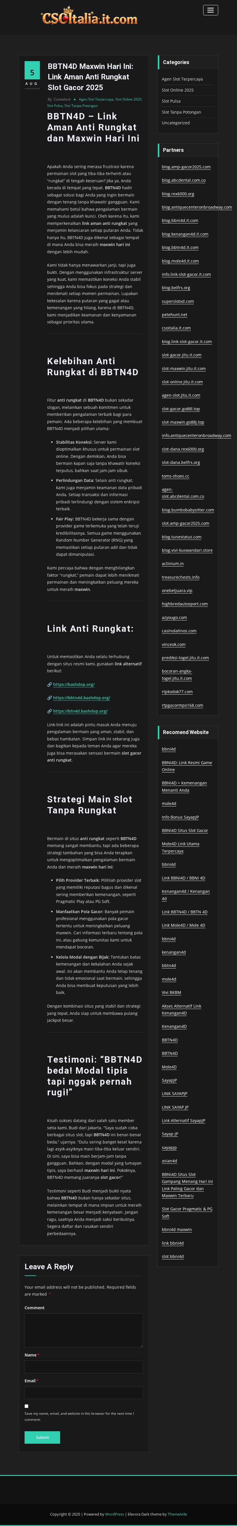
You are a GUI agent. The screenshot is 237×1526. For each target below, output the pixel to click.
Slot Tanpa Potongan (81, 105)
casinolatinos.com (179, 630)
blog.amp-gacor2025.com (186, 167)
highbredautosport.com (185, 604)
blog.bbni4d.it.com (180, 220)
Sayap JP (170, 1134)
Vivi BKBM (171, 992)
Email (32, 1380)
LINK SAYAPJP (174, 1093)
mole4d (169, 803)
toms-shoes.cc (175, 476)
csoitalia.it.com (176, 328)
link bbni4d (173, 1243)
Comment (35, 1307)
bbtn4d (169, 965)
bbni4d (169, 749)
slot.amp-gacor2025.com (185, 523)
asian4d (169, 1160)
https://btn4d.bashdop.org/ (80, 711)
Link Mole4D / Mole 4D (183, 925)
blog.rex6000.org (178, 193)
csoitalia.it (59, 99)
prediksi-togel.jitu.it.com (185, 657)
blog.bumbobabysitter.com (188, 510)
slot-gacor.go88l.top (181, 408)
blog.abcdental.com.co (183, 180)
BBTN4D (170, 1040)
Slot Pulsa (55, 105)
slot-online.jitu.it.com (182, 382)
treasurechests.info (180, 577)
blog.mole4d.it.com (180, 261)
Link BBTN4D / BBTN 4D (185, 912)
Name (32, 1355)
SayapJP (169, 1080)
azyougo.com (174, 617)
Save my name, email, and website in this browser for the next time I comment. (79, 1416)
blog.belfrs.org (176, 287)
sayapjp (169, 1147)
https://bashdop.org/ (74, 684)
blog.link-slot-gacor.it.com (187, 341)
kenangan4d (174, 952)
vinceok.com (174, 644)
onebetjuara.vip (177, 590)
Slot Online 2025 (128, 99)
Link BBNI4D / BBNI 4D (183, 878)
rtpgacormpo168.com (182, 705)
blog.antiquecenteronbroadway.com (197, 207)
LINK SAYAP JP (175, 1107)
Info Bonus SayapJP (180, 817)
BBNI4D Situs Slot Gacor (185, 830)
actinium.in (173, 563)
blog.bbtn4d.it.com (180, 247)
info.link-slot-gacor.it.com (186, 274)
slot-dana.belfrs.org (181, 462)
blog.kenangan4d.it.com (185, 234)
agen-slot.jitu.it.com (181, 395)
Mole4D (169, 1067)
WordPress (114, 1514)
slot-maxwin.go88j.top (183, 422)
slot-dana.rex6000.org (183, 449)
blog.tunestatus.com (181, 537)
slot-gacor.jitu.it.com (181, 355)
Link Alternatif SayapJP (183, 1120)
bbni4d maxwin (177, 1229)
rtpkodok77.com (177, 691)
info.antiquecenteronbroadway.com (196, 435)
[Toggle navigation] (210, 10)
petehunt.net (174, 314)
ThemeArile (177, 1514)
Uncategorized (176, 122)
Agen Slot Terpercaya (96, 99)
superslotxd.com (178, 301)
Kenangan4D (174, 1026)
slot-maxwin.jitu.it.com (184, 368)
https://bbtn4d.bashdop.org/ (81, 697)
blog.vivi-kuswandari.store (187, 550)
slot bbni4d (173, 1256)
